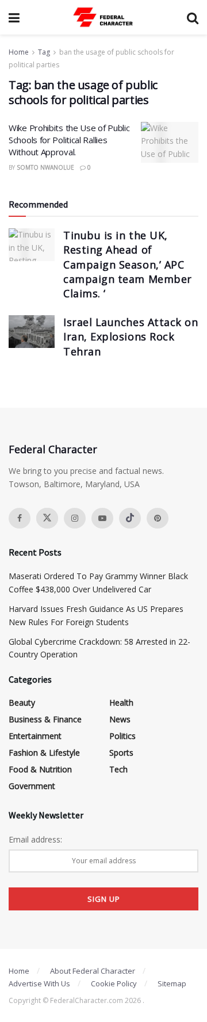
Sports (121, 752)
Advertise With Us (39, 983)
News (120, 719)
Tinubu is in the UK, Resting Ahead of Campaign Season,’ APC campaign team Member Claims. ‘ (127, 264)
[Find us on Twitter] (47, 518)
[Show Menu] (14, 17)
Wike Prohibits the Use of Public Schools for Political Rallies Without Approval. (69, 140)
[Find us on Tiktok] (130, 518)
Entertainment (35, 735)
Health (121, 702)
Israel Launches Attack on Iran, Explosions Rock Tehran (130, 336)
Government (32, 785)
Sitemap (172, 983)
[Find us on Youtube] (102, 518)
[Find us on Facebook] (19, 518)
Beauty (22, 702)
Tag (44, 52)
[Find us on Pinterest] (157, 518)
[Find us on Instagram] (75, 518)
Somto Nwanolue (45, 167)
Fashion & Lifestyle (44, 752)
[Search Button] (192, 17)
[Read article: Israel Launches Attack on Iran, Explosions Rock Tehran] (32, 331)
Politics (122, 735)
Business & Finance (45, 719)
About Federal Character (92, 971)
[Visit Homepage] (103, 17)
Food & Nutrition (40, 769)
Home (19, 52)
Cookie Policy (114, 983)
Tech (118, 769)
